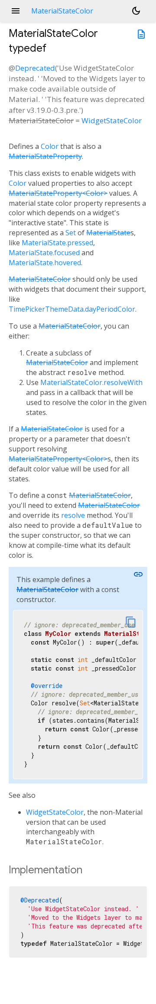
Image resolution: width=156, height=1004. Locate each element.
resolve (73, 515)
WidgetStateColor (111, 120)
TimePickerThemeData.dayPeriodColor (72, 309)
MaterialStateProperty (45, 156)
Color (49, 146)
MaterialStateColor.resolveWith (91, 382)
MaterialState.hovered (45, 262)
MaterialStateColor (40, 279)
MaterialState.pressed (57, 242)
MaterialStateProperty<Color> (58, 193)
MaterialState (108, 232)
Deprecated (35, 68)
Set (70, 232)
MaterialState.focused (44, 252)
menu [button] (15, 11)
